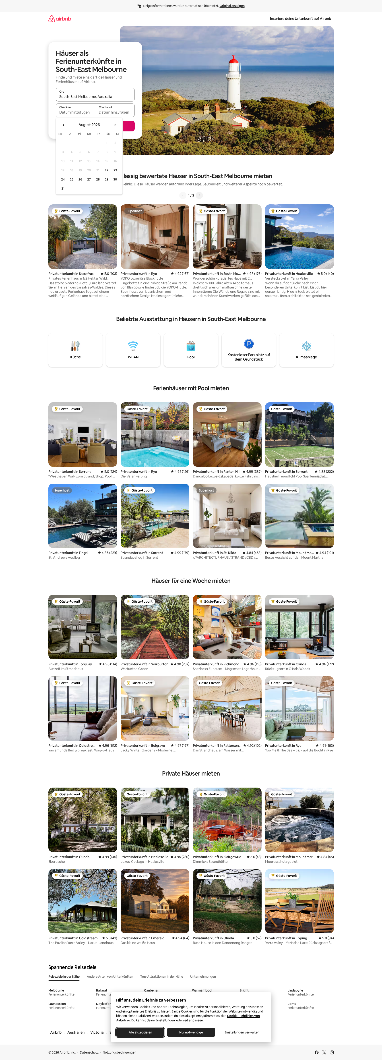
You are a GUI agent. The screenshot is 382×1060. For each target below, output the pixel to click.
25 (71, 179)
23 (115, 170)
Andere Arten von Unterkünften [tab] (110, 977)
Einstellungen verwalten (242, 1032)
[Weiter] (199, 195)
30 (115, 179)
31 (62, 189)
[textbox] (75, 112)
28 (98, 179)
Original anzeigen (232, 6)
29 (106, 179)
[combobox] (95, 96)
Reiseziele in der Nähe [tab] (64, 977)
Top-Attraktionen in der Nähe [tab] (161, 977)
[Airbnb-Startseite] (59, 19)
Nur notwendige (191, 1032)
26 (80, 179)
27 (89, 179)
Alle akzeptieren (140, 1032)
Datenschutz (89, 1052)
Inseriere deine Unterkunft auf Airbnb (300, 18)
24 (63, 179)
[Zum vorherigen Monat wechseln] (63, 125)
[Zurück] (182, 195)
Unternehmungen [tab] (203, 977)
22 (106, 170)
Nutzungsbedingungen (119, 1052)
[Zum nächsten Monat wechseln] (115, 125)
